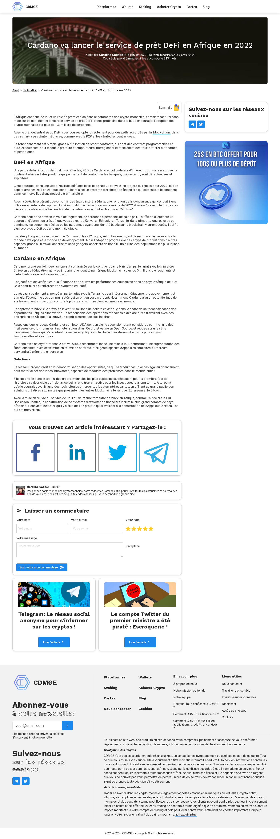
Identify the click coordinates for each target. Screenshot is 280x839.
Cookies (145, 709)
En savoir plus (186, 814)
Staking (145, 7)
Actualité (30, 90)
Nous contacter (117, 709)
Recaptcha (133, 546)
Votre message (26, 538)
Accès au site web (234, 710)
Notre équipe (182, 697)
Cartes (191, 7)
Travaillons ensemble (236, 690)
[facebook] (35, 452)
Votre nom (23, 520)
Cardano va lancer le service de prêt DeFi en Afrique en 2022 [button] (86, 90)
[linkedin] (76, 452)
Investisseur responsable (239, 697)
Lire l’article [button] (51, 642)
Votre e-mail (79, 520)
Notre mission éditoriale (189, 690)
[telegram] (158, 452)
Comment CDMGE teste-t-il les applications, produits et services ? (195, 724)
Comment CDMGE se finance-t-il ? (196, 714)
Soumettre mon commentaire (38, 567)
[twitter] (117, 452)
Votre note (133, 520)
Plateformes (106, 7)
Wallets (127, 7)
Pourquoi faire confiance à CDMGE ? (196, 705)
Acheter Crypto (169, 7)
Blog (206, 7)
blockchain (161, 132)
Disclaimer (229, 704)
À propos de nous (185, 684)
